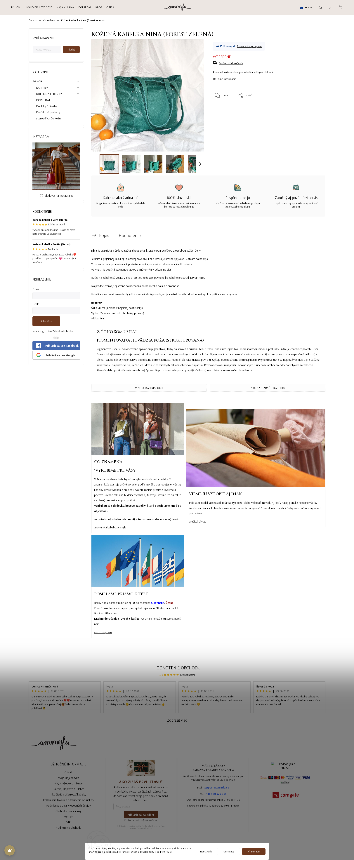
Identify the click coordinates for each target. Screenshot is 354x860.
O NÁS (68, 772)
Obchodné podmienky (68, 811)
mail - (213, 787)
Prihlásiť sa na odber (140, 815)
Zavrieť (313, 107)
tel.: (213, 793)
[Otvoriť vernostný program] (9, 850)
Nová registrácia (42, 331)
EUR (306, 7)
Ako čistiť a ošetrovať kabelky (68, 794)
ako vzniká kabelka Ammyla (110, 527)
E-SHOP (37, 81)
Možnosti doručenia (231, 63)
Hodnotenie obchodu (177, 668)
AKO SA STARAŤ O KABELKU (268, 388)
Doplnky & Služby (46, 106)
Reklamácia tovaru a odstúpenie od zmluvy (68, 800)
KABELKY (42, 88)
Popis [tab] (104, 235)
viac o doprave (103, 632)
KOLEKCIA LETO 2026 (49, 94)
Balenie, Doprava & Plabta (68, 789)
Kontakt (68, 816)
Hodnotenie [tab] (130, 235)
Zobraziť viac (177, 720)
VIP (68, 822)
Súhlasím (255, 851)
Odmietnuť (228, 851)
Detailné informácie (224, 79)
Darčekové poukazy (48, 112)
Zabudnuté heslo (62, 331)
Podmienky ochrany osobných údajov (68, 805)
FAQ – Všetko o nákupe (68, 783)
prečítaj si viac (197, 521)
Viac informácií (163, 851)
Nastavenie (206, 851)
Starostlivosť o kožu (48, 118)
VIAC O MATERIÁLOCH (149, 388)
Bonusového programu (249, 46)
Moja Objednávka (68, 778)
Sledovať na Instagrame (59, 195)
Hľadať (71, 49)
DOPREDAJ (43, 100)
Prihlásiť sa (46, 321)
